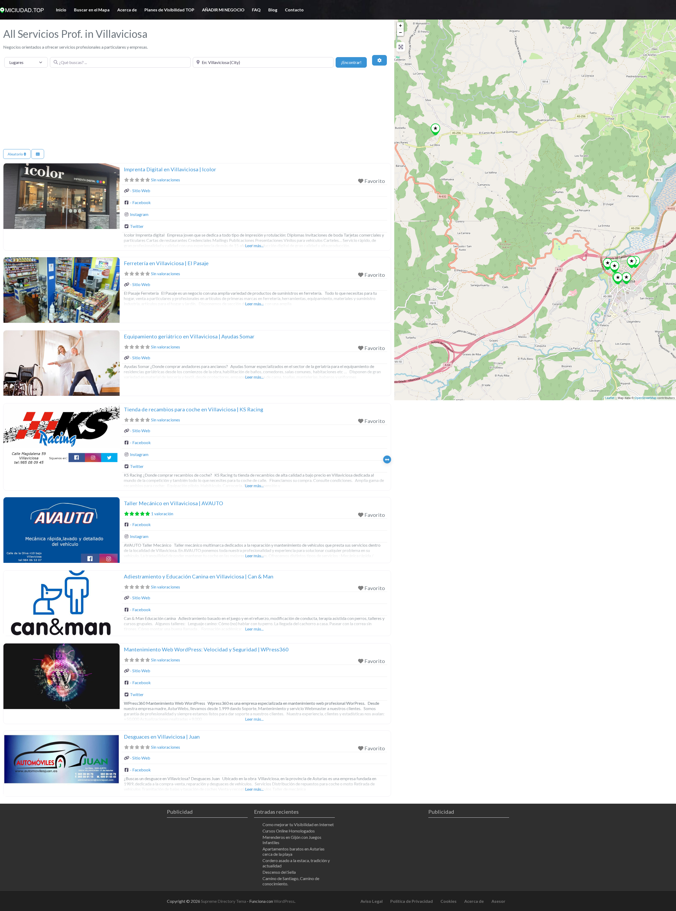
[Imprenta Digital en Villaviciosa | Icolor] (632, 262)
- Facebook (140, 202)
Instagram (139, 214)
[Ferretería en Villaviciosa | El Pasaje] (626, 278)
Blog (272, 9)
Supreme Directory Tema (224, 901)
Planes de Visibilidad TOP (169, 9)
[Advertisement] (197, 109)
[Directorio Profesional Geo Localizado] (22, 9)
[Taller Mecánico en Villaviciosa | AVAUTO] (615, 267)
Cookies (448, 901)
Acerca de (127, 9)
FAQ (256, 9)
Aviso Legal (371, 901)
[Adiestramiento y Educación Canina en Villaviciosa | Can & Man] (608, 264)
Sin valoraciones (165, 179)
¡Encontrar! (354, 62)
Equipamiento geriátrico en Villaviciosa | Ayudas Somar (189, 336)
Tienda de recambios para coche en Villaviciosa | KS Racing (193, 409)
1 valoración (162, 513)
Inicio (61, 9)
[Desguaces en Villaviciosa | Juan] (436, 129)
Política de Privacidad (411, 901)
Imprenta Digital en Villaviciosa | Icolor (170, 169)
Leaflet (609, 398)
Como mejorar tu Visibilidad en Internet (298, 824)
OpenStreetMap (645, 398)
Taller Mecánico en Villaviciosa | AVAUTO (173, 503)
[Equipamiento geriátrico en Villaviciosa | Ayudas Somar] (618, 278)
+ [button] (400, 25)
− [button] (400, 32)
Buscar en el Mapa (92, 9)
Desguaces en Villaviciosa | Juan (162, 736)
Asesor (498, 901)
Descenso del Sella (279, 872)
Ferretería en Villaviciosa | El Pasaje (166, 263)
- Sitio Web (140, 190)
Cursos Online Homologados (288, 830)
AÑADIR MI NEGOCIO (223, 9)
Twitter (137, 226)
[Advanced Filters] (379, 60)
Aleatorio (16, 154)
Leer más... (254, 245)
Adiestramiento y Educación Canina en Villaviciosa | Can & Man (198, 576)
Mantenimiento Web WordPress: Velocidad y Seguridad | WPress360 (206, 649)
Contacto (294, 9)
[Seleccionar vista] (37, 154)
